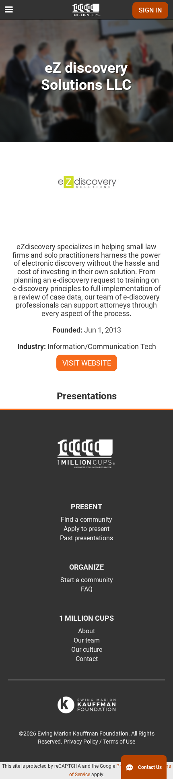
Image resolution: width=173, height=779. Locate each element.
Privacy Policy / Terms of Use (99, 741)
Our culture (86, 649)
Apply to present (86, 529)
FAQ (87, 589)
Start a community (86, 580)
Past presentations (86, 538)
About (86, 631)
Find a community (86, 519)
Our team (87, 640)
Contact (87, 659)
